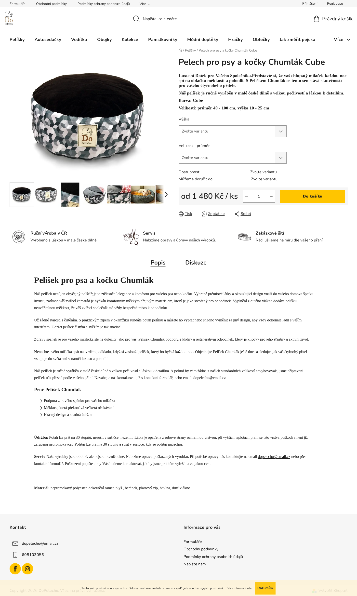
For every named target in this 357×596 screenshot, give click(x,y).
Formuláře (17, 3)
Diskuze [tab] (196, 262)
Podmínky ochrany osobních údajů (104, 3)
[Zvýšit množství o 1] (271, 196)
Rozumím (265, 588)
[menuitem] (17, 39)
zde (249, 588)
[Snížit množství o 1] (246, 196)
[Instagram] (27, 568)
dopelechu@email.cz (274, 456)
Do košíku (312, 196)
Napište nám (195, 564)
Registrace (335, 3)
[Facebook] (15, 568)
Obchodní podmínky (51, 3)
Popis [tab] (158, 262)
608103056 (33, 554)
